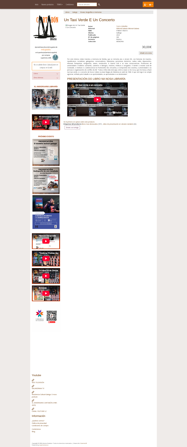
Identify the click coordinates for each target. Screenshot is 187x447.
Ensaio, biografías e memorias (91, 12)
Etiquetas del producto (72, 124)
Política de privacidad (39, 423)
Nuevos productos (48, 4)
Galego (74, 12)
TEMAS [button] (59, 4)
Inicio (36, 4)
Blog (33, 431)
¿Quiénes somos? (38, 421)
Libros (36, 73)
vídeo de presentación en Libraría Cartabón (118, 124)
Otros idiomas (38, 77)
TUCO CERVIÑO (121, 26)
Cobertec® (83, 443)
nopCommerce (43, 445)
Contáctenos (70, 4)
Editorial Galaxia (122, 28)
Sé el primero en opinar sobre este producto (79, 122)
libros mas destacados (90, 124)
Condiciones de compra (40, 426)
